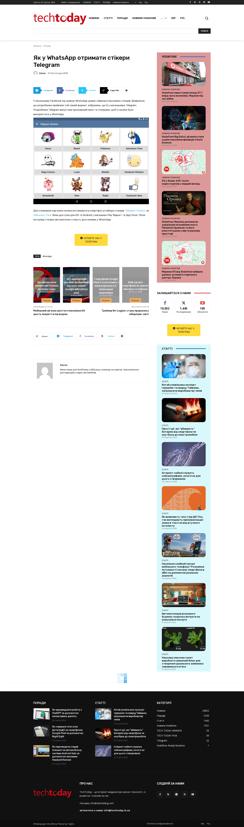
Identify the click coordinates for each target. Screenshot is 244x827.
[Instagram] (195, 2)
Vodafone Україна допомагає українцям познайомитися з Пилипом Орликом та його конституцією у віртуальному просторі (181, 227)
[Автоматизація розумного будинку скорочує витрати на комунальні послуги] (184, 595)
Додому (37, 45)
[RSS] (168, 794)
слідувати (184, 301)
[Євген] (36, 73)
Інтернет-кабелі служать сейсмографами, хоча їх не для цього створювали (181, 475)
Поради (47, 45)
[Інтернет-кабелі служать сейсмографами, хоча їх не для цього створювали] (184, 454)
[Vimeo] (204, 2)
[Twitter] (200, 2)
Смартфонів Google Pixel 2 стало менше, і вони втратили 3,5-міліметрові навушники (106, 285)
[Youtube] (209, 2)
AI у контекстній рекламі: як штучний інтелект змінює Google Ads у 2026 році (76, 285)
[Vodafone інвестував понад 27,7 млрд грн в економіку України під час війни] (184, 74)
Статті (165, 381)
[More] (126, 90)
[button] (207, 18)
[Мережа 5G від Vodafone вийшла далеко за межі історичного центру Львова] (184, 253)
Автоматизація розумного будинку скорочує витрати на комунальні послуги (181, 616)
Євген (42, 73)
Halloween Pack (42, 215)
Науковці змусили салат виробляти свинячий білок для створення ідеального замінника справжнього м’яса (182, 662)
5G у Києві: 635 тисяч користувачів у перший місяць (181, 182)
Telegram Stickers (135, 210)
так (165, 301)
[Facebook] (190, 2)
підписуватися (203, 301)
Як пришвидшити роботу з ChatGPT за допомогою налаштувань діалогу (67, 713)
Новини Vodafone (171, 89)
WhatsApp (47, 256)
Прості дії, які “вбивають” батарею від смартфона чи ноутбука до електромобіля (179, 431)
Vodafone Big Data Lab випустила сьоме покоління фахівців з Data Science (183, 139)
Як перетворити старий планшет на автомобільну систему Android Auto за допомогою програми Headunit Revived (67, 753)
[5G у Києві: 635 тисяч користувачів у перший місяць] (184, 162)
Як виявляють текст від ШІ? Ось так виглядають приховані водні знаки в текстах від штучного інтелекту (182, 521)
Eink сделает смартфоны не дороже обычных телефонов (135, 285)
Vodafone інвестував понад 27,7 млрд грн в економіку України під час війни (182, 95)
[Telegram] (176, 794)
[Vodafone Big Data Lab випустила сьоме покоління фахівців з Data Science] (184, 118)
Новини (76, 300)
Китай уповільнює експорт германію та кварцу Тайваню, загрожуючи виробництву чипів (182, 387)
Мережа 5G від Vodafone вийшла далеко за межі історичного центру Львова (182, 274)
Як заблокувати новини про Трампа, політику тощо (47, 285)
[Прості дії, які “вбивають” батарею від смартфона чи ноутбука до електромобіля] (184, 410)
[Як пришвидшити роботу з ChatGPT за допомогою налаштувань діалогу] (41, 714)
